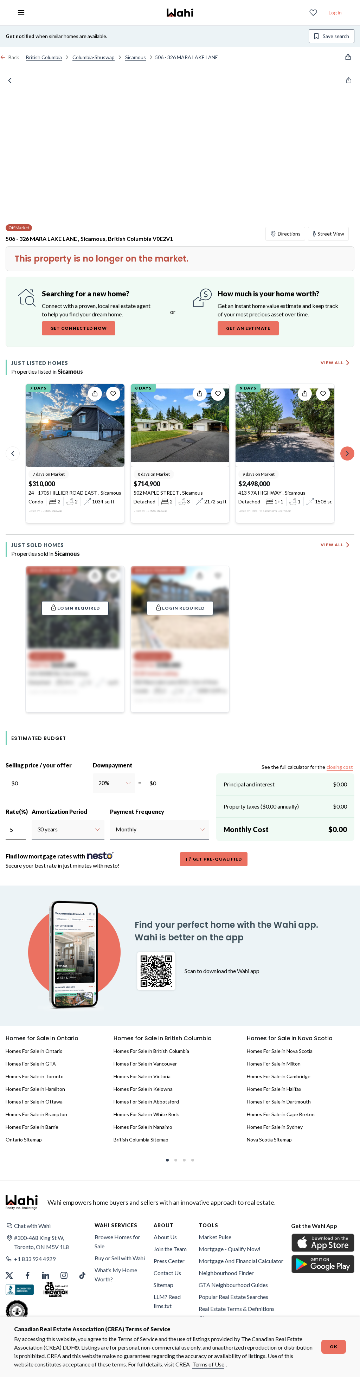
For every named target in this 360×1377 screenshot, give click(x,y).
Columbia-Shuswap (93, 57)
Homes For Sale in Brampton (36, 1114)
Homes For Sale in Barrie (32, 1127)
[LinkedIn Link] (45, 1275)
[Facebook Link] (27, 1275)
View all (332, 362)
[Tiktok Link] (82, 1275)
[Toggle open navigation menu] (21, 13)
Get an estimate (248, 328)
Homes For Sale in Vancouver (145, 1064)
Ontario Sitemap (24, 1140)
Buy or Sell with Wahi (120, 1258)
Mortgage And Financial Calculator (241, 1260)
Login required (78, 608)
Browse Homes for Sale (117, 1241)
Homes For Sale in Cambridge (278, 1076)
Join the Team (170, 1249)
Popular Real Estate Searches (233, 1296)
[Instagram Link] (64, 1275)
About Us (165, 1237)
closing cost (340, 767)
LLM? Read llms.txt (167, 1301)
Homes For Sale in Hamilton (35, 1089)
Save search (336, 36)
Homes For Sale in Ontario (34, 1051)
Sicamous (135, 57)
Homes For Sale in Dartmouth (279, 1102)
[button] (49, 1225)
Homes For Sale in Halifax (274, 1089)
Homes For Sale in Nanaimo (143, 1127)
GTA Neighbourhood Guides (233, 1284)
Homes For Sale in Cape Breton (281, 1114)
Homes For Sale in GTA (31, 1064)
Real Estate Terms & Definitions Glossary (237, 1313)
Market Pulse (215, 1237)
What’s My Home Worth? (116, 1274)
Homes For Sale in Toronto (35, 1076)
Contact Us (167, 1272)
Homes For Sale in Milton (274, 1064)
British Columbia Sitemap (141, 1140)
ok (334, 1346)
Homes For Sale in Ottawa (34, 1102)
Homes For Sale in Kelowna (143, 1089)
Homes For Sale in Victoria (142, 1076)
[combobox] (98, 782)
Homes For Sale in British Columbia (151, 1051)
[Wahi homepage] (180, 12)
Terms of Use (208, 1364)
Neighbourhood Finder (226, 1272)
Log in (335, 12)
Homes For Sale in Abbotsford (146, 1102)
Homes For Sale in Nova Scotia (280, 1051)
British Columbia (44, 57)
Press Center (169, 1260)
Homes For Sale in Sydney (275, 1127)
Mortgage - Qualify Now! (230, 1249)
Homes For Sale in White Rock (146, 1114)
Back (13, 57)
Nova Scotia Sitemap (269, 1140)
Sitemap (163, 1284)
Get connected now (78, 328)
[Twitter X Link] (9, 1275)
